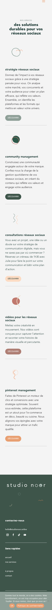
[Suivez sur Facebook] (13, 535)
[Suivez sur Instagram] (7, 535)
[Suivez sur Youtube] (25, 535)
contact (8, 576)
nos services (10, 562)
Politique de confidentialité (30, 606)
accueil (8, 557)
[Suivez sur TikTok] (19, 535)
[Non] (48, 600)
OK (12, 606)
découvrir (13, 118)
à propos (9, 571)
